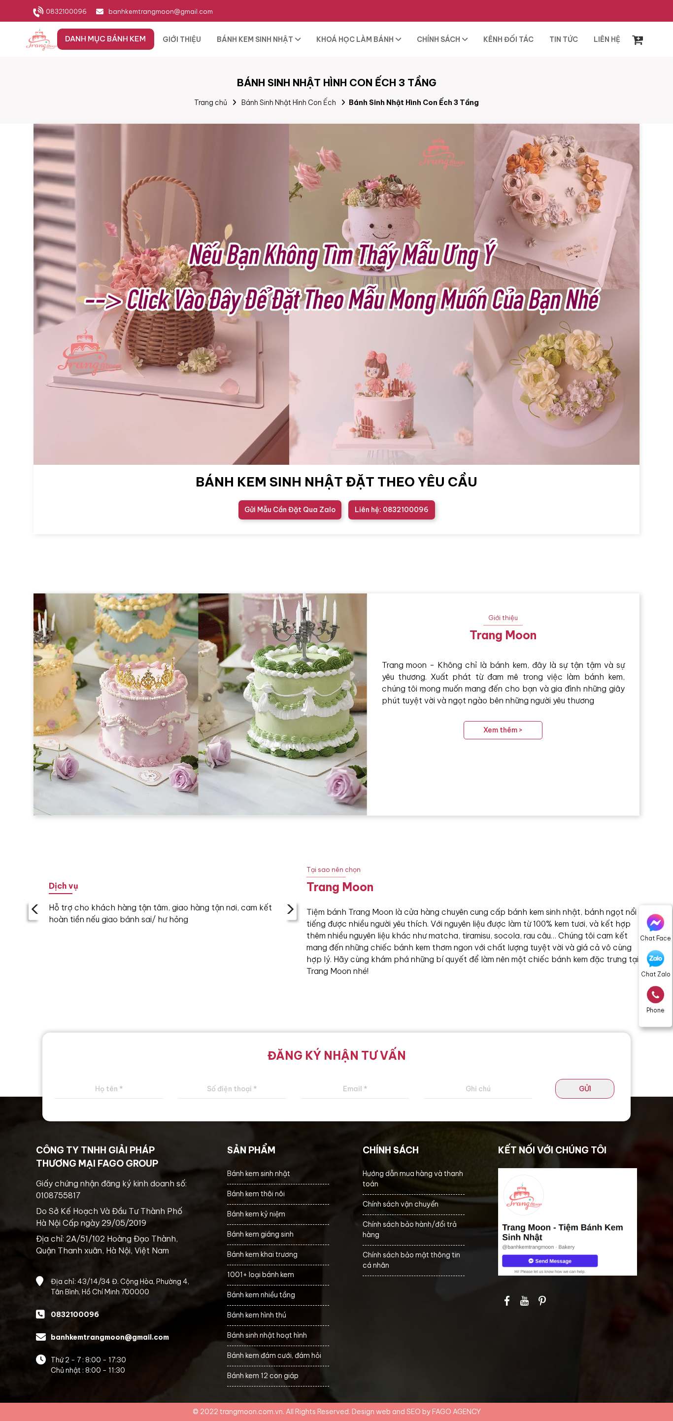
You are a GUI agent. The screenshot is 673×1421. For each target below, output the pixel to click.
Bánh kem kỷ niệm (256, 1214)
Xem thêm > (503, 730)
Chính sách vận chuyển (400, 1204)
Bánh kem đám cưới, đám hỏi (274, 1355)
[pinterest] (542, 1301)
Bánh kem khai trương (262, 1254)
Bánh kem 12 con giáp (263, 1375)
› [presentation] (290, 910)
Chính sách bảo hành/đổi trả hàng (410, 1229)
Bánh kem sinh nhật (258, 1173)
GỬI (585, 1088)
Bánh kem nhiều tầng (261, 1294)
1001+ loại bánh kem (260, 1274)
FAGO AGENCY (456, 1411)
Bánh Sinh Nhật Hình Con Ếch (288, 102)
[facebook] (568, 1222)
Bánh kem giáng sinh (260, 1234)
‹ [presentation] (35, 910)
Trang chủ (210, 102)
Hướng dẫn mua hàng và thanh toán (413, 1178)
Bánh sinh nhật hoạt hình (267, 1335)
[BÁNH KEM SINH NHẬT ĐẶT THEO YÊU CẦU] (336, 294)
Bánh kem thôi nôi (256, 1193)
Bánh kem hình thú (256, 1315)
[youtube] (525, 1301)
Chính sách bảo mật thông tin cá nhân (411, 1260)
